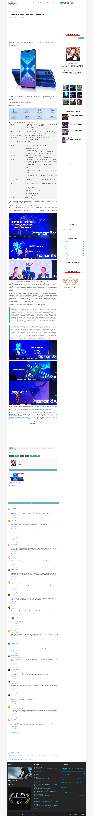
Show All (37, 810)
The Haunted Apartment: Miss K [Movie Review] (77, 123)
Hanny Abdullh (15, 630)
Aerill (35, 783)
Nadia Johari (14, 643)
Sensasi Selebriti (38, 767)
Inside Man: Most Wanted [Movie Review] (76, 138)
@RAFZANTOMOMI (38, 794)
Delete (16, 515)
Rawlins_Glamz (32, 814)
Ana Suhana (14, 594)
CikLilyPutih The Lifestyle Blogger (42, 788)
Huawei (35, 448)
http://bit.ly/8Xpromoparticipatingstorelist (39, 409)
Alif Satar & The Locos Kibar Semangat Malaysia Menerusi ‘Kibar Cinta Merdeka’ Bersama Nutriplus (46, 800)
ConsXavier (14, 508)
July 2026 (72, 244)
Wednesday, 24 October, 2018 (17, 708)
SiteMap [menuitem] (48, 3)
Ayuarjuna (36, 804)
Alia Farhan (14, 521)
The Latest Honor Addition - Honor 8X (16, 483)
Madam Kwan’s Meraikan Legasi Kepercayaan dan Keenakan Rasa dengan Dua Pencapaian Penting (46, 790)
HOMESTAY (36, 774)
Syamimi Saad (15, 655)
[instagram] (67, 3)
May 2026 (72, 248)
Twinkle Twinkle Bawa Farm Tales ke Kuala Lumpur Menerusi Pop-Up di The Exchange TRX (46, 806)
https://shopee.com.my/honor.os (18, 417)
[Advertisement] (33, 30)
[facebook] (64, 3)
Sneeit (83, 795)
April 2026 (72, 251)
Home (10, 11)
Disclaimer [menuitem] (55, 3)
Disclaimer (82, 814)
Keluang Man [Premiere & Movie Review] (76, 116)
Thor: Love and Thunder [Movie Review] (76, 131)
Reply (13, 515)
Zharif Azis (14, 682)
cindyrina (13, 582)
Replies (14, 517)
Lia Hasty (13, 719)
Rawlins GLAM (13, 17)
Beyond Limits (17, 448)
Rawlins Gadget (42, 448)
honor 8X (49, 96)
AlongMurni (14, 707)
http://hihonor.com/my (15, 415)
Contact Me (76, 814)
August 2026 (72, 241)
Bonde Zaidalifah (16, 669)
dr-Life (13, 694)
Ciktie (12, 607)
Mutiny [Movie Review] (14, 780)
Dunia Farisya (15, 532)
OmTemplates (19, 814)
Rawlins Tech (15, 11)
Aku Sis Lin (36, 777)
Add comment (15, 732)
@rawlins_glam (67, 229)
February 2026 (72, 255)
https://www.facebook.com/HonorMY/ (19, 418)
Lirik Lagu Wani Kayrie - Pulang (41, 795)
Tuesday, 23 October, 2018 (20, 619)
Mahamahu (14, 569)
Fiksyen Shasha (38, 773)
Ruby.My (36, 798)
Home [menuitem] (34, 3)
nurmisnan (14, 544)
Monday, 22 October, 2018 (16, 510)
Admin (13, 557)
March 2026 (72, 253)
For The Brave (24, 448)
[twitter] (61, 3)
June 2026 (72, 246)
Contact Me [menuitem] (41, 3)
